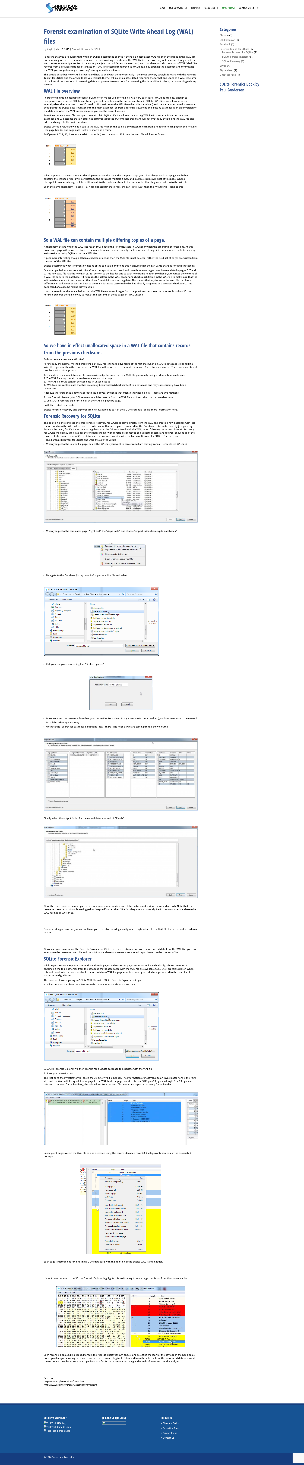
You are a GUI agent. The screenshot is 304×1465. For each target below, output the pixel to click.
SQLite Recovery (231, 61)
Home (161, 8)
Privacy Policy (170, 1432)
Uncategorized (228, 74)
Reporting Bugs (171, 1428)
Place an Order (171, 1423)
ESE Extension (227, 39)
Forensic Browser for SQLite (86, 49)
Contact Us (245, 8)
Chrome (224, 35)
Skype (223, 65)
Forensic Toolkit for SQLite (234, 48)
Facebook (225, 44)
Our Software (176, 8)
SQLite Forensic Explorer (236, 56)
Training (195, 8)
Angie (50, 49)
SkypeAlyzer (226, 70)
